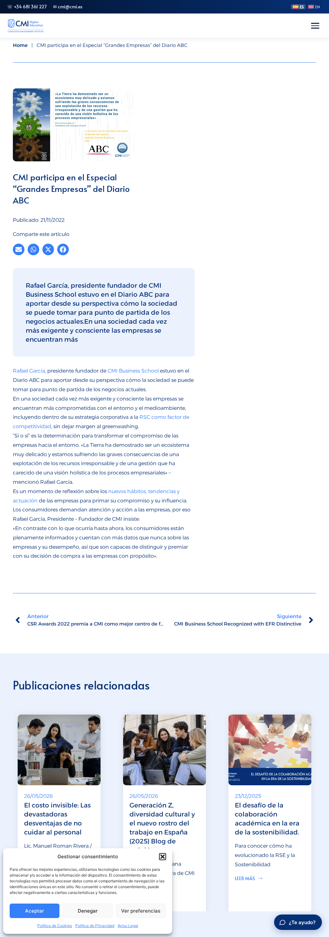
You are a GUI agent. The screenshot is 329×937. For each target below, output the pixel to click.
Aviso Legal (128, 925)
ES (302, 6)
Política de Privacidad (94, 925)
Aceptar (34, 911)
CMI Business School (133, 371)
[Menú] (315, 25)
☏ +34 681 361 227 (27, 7)
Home (20, 45)
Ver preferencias (140, 911)
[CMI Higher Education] (25, 25)
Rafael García (29, 371)
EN (317, 6)
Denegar (88, 911)
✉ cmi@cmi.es (67, 7)
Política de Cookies (54, 925)
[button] (162, 856)
